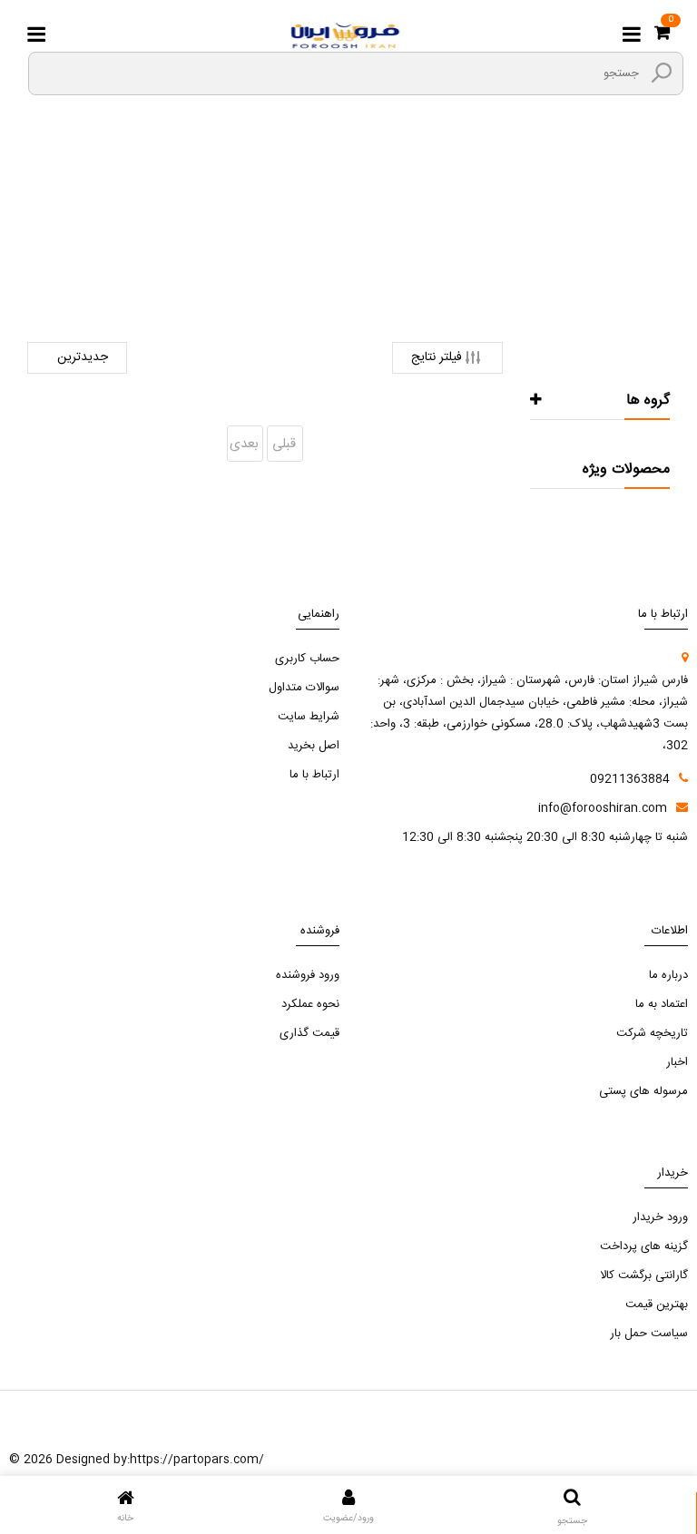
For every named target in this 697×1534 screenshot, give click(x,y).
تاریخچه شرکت (652, 1033)
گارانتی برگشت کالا (644, 1275)
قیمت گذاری (309, 1033)
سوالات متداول (304, 688)
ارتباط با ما (314, 775)
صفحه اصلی (431, 244)
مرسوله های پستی (643, 1091)
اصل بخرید (313, 746)
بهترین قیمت (656, 1304)
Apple (250, 243)
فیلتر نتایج (436, 357)
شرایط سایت (308, 717)
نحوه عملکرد (310, 1004)
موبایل (302, 243)
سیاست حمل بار (649, 1333)
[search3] (661, 72)
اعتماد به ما (661, 1004)
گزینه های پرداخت (644, 1246)
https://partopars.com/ (197, 1460)
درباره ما (668, 975)
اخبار (677, 1062)
